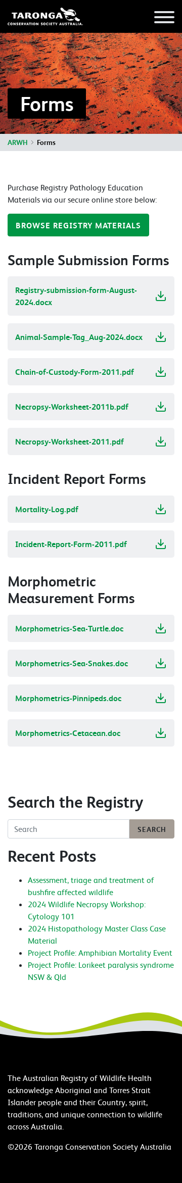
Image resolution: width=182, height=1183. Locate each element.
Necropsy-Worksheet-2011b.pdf (71, 407)
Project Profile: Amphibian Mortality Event (100, 953)
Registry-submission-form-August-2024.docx (76, 296)
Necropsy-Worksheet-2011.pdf (69, 441)
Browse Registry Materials (78, 225)
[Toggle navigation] (164, 18)
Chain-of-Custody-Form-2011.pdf (74, 372)
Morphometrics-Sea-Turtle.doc (69, 628)
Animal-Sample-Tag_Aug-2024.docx (79, 337)
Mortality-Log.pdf (46, 509)
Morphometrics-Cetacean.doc (67, 733)
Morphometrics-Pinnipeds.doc (68, 698)
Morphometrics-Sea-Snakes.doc (71, 663)
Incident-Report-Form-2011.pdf (71, 544)
